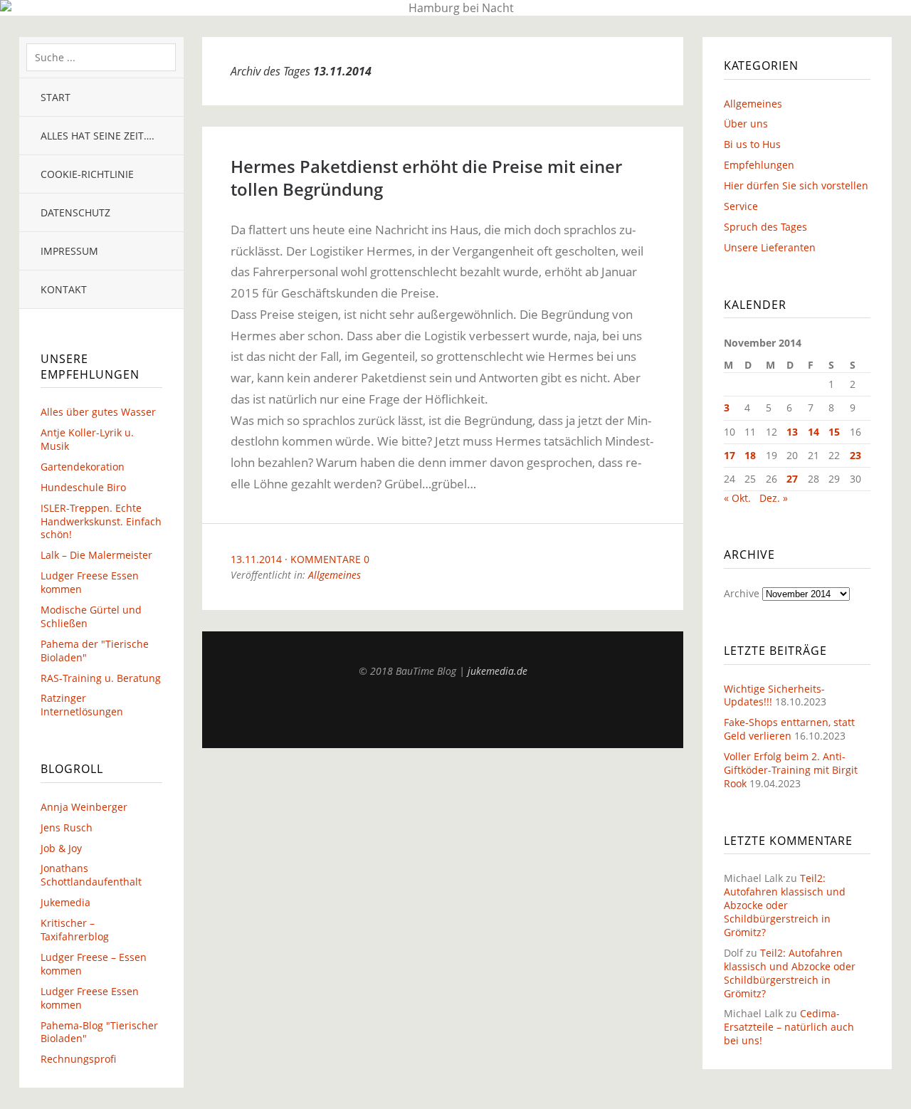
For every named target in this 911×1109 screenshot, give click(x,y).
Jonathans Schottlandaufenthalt (91, 874)
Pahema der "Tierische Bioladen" (95, 650)
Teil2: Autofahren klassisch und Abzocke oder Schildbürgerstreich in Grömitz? (785, 905)
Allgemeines (334, 575)
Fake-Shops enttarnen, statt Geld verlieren (789, 728)
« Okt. (737, 498)
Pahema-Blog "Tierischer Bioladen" (99, 1032)
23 (855, 455)
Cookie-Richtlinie (87, 174)
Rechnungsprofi (78, 1059)
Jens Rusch (67, 827)
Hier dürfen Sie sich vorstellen (796, 185)
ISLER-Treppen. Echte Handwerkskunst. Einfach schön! (101, 521)
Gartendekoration (83, 466)
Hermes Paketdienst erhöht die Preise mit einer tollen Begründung (426, 177)
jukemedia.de (497, 671)
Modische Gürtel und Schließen (91, 616)
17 (729, 455)
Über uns (746, 123)
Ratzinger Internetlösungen (82, 704)
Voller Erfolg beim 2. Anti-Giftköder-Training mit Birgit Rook (791, 770)
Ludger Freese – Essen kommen (94, 963)
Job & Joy (61, 848)
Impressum (69, 251)
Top (442, 712)
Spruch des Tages (765, 226)
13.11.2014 (256, 559)
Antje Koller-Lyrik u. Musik (87, 439)
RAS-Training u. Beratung (101, 678)
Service (741, 206)
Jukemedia (65, 902)
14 (813, 431)
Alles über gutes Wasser (98, 412)
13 (792, 431)
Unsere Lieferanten (770, 247)
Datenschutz (75, 212)
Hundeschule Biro (83, 487)
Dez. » (773, 498)
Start (55, 97)
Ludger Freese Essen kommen (90, 582)
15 (834, 431)
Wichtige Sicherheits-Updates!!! (774, 695)
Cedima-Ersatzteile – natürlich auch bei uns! (789, 1026)
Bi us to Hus (752, 144)
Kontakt (64, 289)
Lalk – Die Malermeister (96, 555)
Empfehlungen (759, 165)
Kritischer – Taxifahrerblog (75, 929)
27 (792, 478)
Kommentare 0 (329, 559)
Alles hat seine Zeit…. (97, 135)
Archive (741, 593)
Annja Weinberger (84, 807)
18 (750, 455)
